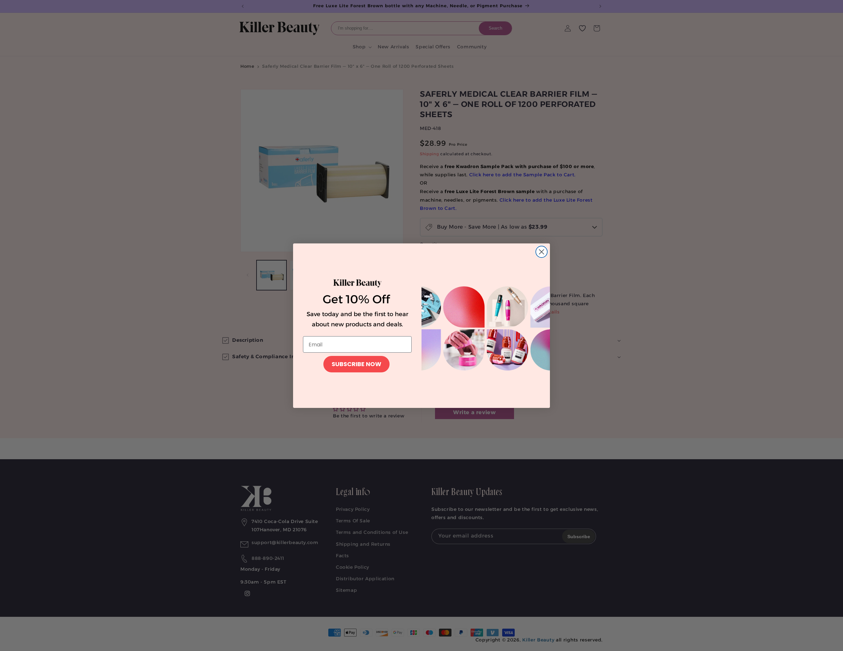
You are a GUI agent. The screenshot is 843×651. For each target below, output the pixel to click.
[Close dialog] (541, 252)
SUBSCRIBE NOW (356, 364)
